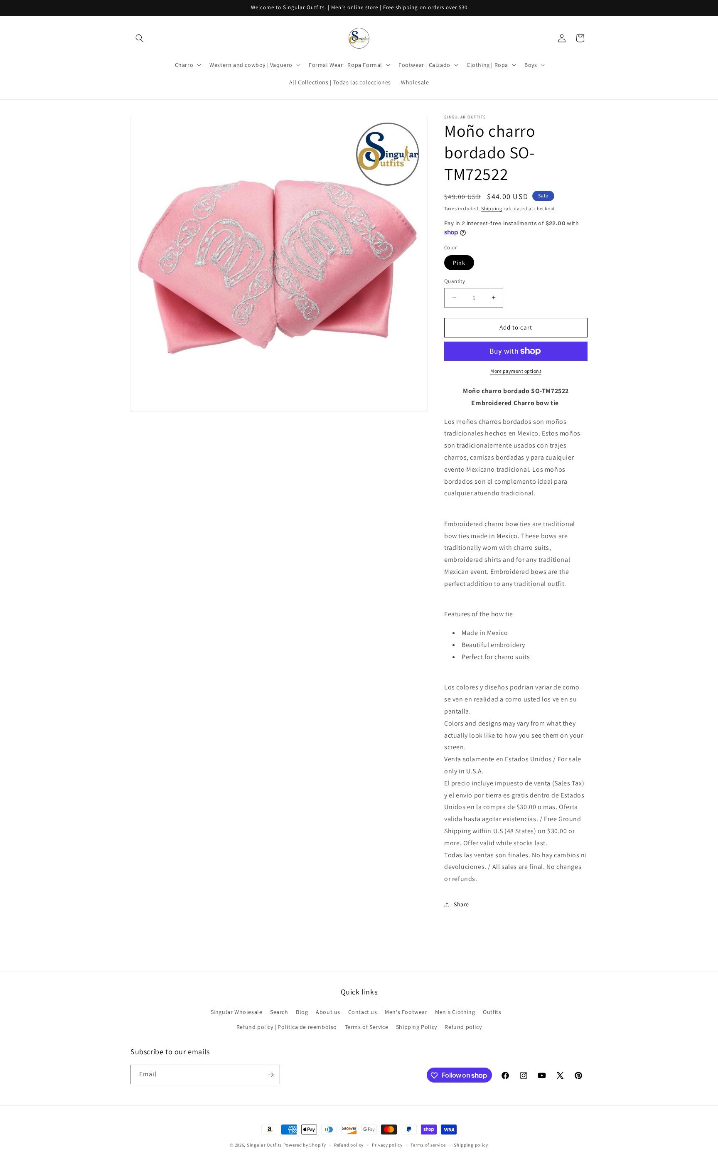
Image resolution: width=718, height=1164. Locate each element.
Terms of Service (367, 1027)
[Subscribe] (270, 1075)
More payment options (515, 371)
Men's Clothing (455, 1012)
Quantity (454, 281)
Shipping (491, 208)
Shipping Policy (416, 1027)
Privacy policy (387, 1144)
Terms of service (428, 1144)
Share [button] (461, 904)
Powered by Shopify (304, 1145)
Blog (302, 1012)
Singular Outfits (264, 1145)
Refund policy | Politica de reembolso (286, 1027)
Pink (459, 262)
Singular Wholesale (237, 1012)
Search (279, 1012)
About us (328, 1012)
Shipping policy (471, 1144)
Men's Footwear (406, 1012)
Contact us (362, 1012)
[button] (139, 38)
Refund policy (463, 1027)
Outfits (492, 1012)
